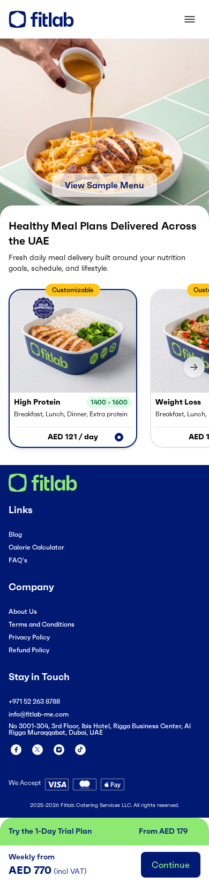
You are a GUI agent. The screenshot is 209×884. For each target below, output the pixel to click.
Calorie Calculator (36, 547)
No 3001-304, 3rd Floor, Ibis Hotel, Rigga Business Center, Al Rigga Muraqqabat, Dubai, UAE (100, 729)
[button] (73, 368)
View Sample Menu (104, 185)
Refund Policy (29, 650)
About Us (23, 611)
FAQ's (18, 560)
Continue (171, 864)
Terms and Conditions (41, 624)
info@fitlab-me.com (39, 714)
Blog (15, 534)
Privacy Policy (29, 637)
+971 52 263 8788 (34, 701)
